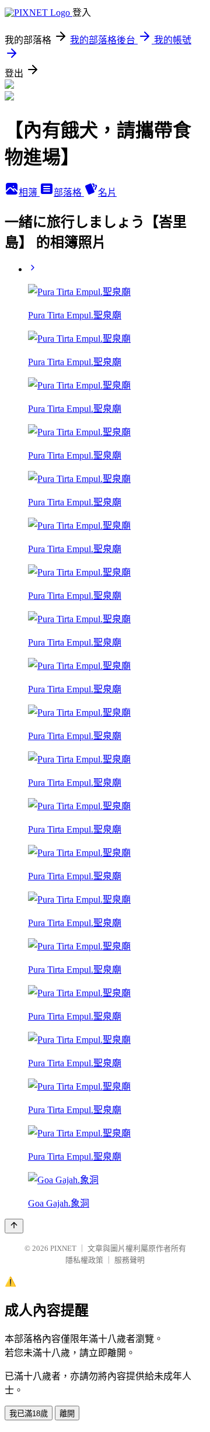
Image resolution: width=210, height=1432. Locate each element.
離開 (67, 1413)
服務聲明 (129, 1260)
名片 (107, 192)
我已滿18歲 (28, 1413)
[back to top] (14, 1226)
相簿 (29, 192)
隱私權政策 (84, 1260)
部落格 (69, 192)
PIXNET (63, 1248)
